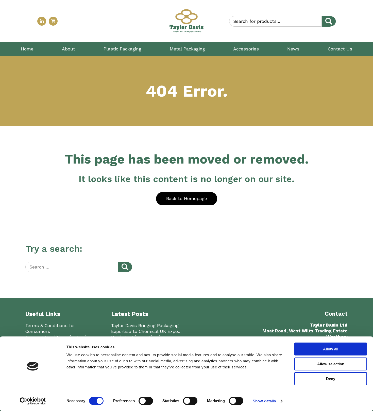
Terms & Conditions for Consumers (50, 328)
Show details (264, 401)
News (293, 48)
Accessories (246, 48)
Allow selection (330, 364)
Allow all (330, 349)
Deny (330, 379)
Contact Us (340, 48)
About (68, 48)
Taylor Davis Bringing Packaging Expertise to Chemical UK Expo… (146, 328)
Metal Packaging (187, 48)
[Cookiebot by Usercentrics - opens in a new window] (33, 401)
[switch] (146, 401)
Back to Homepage (186, 198)
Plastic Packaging (122, 48)
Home (27, 48)
